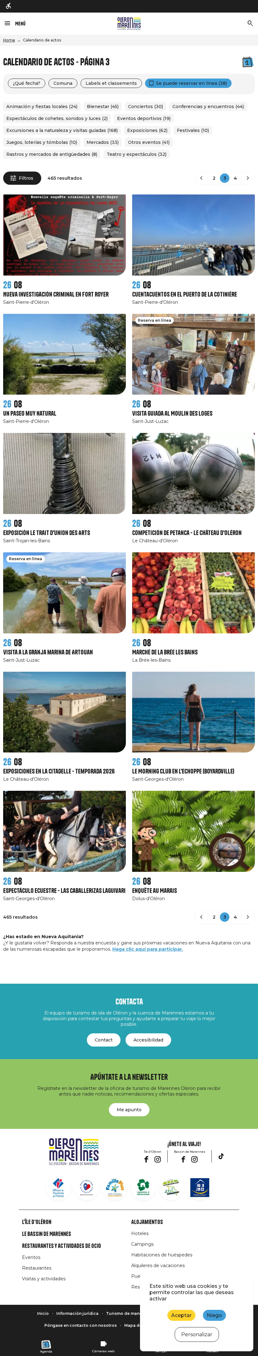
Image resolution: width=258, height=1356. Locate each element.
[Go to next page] (248, 178)
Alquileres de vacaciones (158, 1265)
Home (9, 40)
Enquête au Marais (154, 891)
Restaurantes (36, 1268)
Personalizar (196, 1334)
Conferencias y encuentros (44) (208, 106)
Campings (142, 1244)
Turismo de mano (124, 1313)
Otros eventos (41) (149, 142)
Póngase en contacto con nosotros (80, 1325)
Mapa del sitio (138, 1325)
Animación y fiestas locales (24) (41, 106)
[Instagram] (157, 1159)
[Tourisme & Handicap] (199, 1187)
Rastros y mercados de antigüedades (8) (51, 154)
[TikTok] (221, 1156)
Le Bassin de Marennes (46, 1234)
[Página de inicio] (129, 24)
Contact (104, 1040)
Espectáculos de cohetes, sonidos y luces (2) (57, 118)
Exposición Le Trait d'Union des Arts (46, 533)
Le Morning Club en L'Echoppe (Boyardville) (183, 771)
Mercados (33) (103, 142)
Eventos (31, 1257)
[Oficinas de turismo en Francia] (58, 1187)
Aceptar (181, 1315)
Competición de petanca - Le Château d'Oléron (187, 533)
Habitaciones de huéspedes (161, 1255)
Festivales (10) (193, 130)
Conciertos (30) (145, 106)
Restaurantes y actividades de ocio (61, 1246)
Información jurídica (77, 1313)
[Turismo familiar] (114, 1187)
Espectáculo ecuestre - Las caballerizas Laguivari (64, 891)
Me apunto (129, 1110)
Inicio (43, 1313)
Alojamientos (147, 1222)
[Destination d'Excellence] (86, 1187)
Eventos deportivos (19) (144, 118)
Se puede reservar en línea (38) (191, 83)
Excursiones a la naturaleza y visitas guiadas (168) (62, 130)
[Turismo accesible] (9, 6)
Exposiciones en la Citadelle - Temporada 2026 (59, 771)
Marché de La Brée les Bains (165, 652)
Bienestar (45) (103, 106)
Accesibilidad (148, 1040)
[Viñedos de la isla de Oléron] (143, 1187)
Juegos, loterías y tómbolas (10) (41, 142)
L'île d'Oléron (36, 1222)
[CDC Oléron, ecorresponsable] (171, 1187)
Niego (214, 1315)
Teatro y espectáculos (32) (136, 154)
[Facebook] (146, 1159)
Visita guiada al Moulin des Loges (172, 413)
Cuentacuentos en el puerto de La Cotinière (184, 294)
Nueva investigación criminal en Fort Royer (56, 294)
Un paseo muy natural (29, 413)
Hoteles (140, 1233)
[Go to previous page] (201, 178)
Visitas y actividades (43, 1279)
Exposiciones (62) (147, 130)
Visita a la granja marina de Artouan (48, 652)
